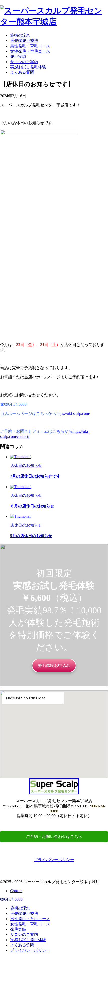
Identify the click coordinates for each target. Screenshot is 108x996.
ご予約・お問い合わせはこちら (54, 836)
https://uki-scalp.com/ (73, 413)
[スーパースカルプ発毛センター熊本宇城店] (54, 21)
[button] (54, 666)
